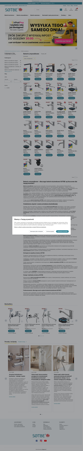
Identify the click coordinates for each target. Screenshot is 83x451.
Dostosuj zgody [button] (50, 231)
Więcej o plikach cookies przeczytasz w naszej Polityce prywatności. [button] (30, 227)
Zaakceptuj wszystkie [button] (62, 231)
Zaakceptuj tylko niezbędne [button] (36, 231)
